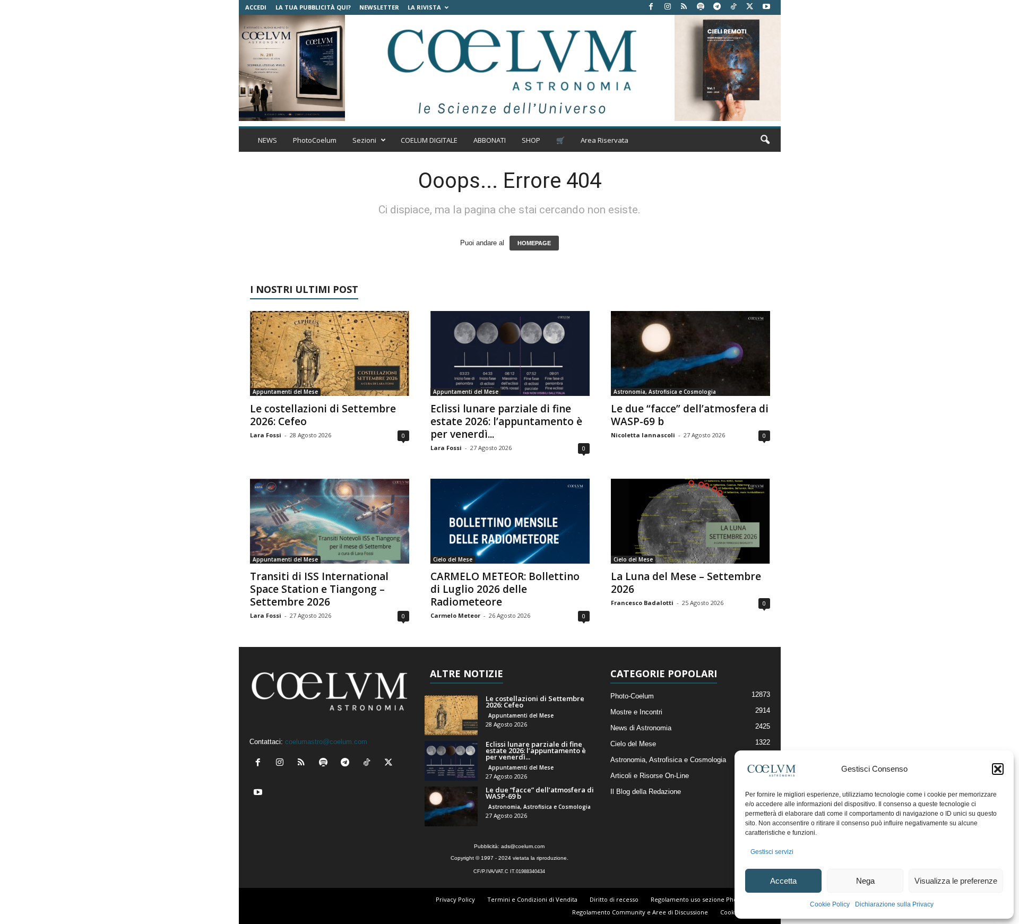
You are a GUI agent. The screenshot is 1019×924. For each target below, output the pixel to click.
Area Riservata (604, 140)
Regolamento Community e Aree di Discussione (640, 912)
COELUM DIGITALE (429, 140)
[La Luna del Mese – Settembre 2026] (690, 521)
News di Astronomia (640, 728)
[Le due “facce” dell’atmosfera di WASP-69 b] (690, 353)
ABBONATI (489, 140)
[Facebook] (651, 7)
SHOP (531, 140)
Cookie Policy (830, 904)
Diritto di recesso (614, 899)
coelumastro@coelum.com (326, 742)
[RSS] (684, 7)
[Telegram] (717, 7)
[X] (750, 7)
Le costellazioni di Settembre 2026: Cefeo (323, 415)
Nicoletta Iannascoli (643, 435)
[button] (997, 769)
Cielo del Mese (452, 559)
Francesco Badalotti (642, 603)
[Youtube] (766, 7)
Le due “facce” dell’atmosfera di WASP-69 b (689, 415)
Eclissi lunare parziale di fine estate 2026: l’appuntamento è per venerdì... (506, 421)
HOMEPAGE (534, 243)
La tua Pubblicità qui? (313, 7)
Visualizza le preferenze (955, 880)
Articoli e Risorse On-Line (649, 776)
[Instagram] (667, 7)
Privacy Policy (455, 899)
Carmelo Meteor (455, 615)
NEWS (267, 140)
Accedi (255, 7)
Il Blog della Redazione (645, 792)
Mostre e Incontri (636, 712)
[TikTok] (733, 7)
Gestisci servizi (771, 852)
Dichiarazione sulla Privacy (894, 904)
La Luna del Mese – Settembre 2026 (686, 582)
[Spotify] (700, 7)
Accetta (783, 880)
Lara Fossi (265, 435)
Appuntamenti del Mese (285, 391)
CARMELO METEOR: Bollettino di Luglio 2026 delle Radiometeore (505, 589)
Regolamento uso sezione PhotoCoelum (708, 899)
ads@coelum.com (523, 846)
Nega (865, 880)
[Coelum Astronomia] (509, 68)
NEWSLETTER (379, 7)
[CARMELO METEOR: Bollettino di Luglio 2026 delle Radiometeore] (510, 521)
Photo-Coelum (632, 696)
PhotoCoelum (314, 140)
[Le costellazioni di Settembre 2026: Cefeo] (329, 353)
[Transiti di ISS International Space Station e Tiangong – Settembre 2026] (329, 521)
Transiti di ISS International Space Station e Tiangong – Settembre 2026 (319, 589)
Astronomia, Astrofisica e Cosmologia (665, 391)
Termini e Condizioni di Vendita (532, 899)
